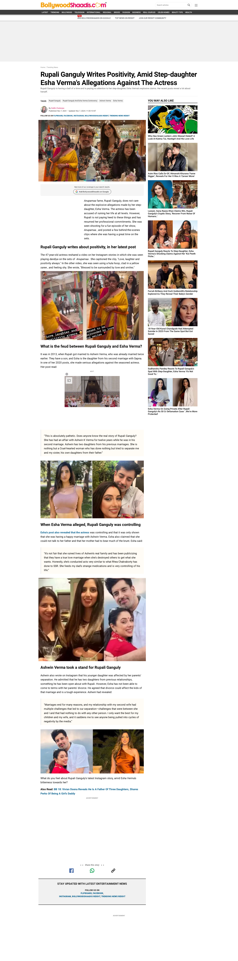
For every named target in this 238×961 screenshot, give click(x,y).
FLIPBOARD (58, 116)
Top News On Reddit (124, 18)
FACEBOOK (68, 116)
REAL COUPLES (149, 12)
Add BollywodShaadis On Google (94, 18)
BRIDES (117, 12)
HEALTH (188, 12)
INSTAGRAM (79, 116)
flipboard (86, 893)
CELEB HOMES (163, 12)
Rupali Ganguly (54, 101)
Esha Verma (118, 101)
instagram (65, 896)
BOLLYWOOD (67, 12)
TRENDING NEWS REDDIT (119, 116)
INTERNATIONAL (93, 12)
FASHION (126, 12)
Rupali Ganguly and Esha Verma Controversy (80, 101)
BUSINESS (136, 12)
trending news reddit (113, 896)
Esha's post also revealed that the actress (64, 532)
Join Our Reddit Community (152, 18)
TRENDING (55, 12)
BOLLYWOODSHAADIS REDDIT (97, 116)
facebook (98, 893)
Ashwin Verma (105, 101)
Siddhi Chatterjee (57, 108)
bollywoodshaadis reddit (86, 896)
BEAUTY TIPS (177, 12)
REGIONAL (107, 12)
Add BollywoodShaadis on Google (94, 192)
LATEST (45, 12)
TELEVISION (79, 12)
